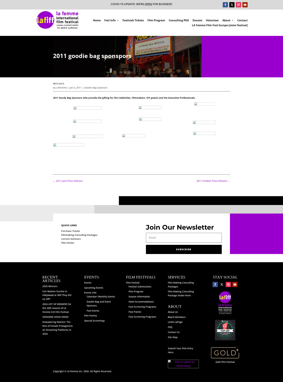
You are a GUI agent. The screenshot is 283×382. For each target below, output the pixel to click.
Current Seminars (71, 238)
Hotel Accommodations (141, 301)
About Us (173, 311)
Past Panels (135, 311)
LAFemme (61, 87)
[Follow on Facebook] (225, 4)
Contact (242, 20)
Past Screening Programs (142, 306)
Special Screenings (94, 320)
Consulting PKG (179, 20)
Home (97, 20)
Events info (90, 292)
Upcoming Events (93, 287)
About (226, 20)
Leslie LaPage (175, 321)
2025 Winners (49, 286)
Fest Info (110, 20)
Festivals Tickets (133, 20)
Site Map (173, 337)
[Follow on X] (232, 4)
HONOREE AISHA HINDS (55, 316)
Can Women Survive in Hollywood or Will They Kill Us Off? (56, 295)
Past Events (93, 310)
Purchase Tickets (70, 231)
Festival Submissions (140, 286)
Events (87, 282)
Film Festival (133, 282)
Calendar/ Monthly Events (101, 296)
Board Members (177, 317)
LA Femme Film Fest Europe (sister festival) (220, 25)
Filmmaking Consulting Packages (79, 234)
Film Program (156, 20)
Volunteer (212, 20)
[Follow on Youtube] (245, 4)
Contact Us (174, 332)
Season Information (139, 296)
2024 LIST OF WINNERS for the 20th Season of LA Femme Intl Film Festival (56, 308)
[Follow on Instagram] (238, 4)
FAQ (170, 327)
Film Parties (67, 242)
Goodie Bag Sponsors (95, 87)
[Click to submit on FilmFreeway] (183, 367)
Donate (197, 20)
